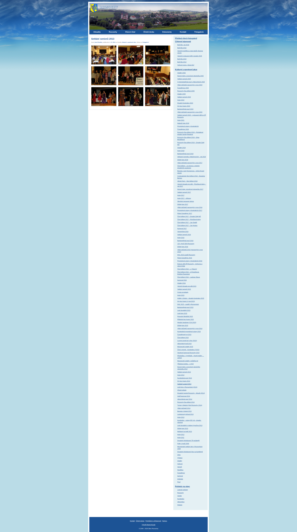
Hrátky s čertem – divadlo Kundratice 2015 (190, 298)
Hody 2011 (180, 437)
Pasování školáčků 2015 (185, 316)
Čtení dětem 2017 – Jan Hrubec (187, 225)
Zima (179, 455)
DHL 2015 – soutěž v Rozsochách (188, 304)
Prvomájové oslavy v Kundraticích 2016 (189, 261)
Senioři (179, 467)
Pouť (179, 482)
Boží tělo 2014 (181, 62)
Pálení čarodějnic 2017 (184, 213)
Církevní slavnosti (183, 42)
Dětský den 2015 (182, 325)
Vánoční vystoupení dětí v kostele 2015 (189, 56)
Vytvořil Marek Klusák (148, 525)
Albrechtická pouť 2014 (184, 399)
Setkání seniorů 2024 (184, 97)
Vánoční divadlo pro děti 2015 (186, 286)
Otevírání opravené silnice (185, 201)
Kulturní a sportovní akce (129, 42)
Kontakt (132, 521)
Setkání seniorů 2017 (184, 192)
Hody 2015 (180, 295)
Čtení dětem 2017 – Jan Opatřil (187, 222)
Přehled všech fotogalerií (186, 38)
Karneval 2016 (182, 280)
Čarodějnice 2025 (183, 88)
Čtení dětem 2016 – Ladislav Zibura (188, 277)
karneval (180, 476)
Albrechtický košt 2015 (184, 344)
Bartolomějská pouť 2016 (185, 241)
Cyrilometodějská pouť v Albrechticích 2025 (191, 82)
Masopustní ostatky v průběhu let (187, 361)
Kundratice (180, 499)
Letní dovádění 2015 (183, 310)
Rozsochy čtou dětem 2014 (186, 402)
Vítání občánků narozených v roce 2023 (189, 112)
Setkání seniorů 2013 (184, 384)
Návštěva (180, 470)
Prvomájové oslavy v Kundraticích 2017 (189, 210)
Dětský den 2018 (182, 160)
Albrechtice (180, 502)
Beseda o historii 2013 (184, 411)
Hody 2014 (180, 375)
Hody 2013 (180, 417)
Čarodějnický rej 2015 (184, 334)
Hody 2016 (180, 238)
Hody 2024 (180, 100)
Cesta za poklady (182, 292)
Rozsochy (180, 493)
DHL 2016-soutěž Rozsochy (186, 255)
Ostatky (179, 461)
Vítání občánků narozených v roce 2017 (189, 163)
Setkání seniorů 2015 (184, 289)
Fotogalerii (146, 42)
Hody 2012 (180, 434)
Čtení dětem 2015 (183, 337)
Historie (179, 505)
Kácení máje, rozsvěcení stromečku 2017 (190, 189)
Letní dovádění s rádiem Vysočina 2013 (189, 425)
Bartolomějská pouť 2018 (185, 154)
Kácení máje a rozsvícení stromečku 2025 (190, 76)
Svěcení (179, 464)
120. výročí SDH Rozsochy (185, 244)
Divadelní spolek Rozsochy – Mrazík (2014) (191, 393)
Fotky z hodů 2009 (183, 443)
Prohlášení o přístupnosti (153, 521)
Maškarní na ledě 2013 (184, 431)
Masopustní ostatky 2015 (185, 347)
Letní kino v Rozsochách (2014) (187, 387)
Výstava (179, 458)
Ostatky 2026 (181, 73)
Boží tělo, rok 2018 (183, 45)
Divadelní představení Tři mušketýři (188, 440)
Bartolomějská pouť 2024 (185, 109)
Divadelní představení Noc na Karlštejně (190, 452)
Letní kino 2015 (182, 313)
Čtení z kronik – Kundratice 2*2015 (188, 350)
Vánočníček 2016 (182, 231)
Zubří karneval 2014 (183, 396)
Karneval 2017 (182, 228)
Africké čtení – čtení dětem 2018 (187, 181)
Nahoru (164, 521)
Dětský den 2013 (182, 428)
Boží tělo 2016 (181, 48)
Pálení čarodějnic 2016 (184, 258)
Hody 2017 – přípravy (184, 198)
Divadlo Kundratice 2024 (185, 103)
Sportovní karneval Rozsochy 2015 (188, 353)
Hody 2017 (180, 195)
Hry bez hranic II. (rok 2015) (186, 301)
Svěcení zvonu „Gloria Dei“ (185, 65)
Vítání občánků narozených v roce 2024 (189, 85)
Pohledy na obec (182, 486)
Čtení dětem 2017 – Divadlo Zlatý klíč (189, 216)
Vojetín (179, 496)
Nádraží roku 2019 (183, 123)
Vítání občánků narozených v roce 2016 (189, 207)
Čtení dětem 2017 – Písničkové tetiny (189, 219)
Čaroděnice (181, 473)
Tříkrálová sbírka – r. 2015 (185, 364)
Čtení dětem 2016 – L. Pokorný (187, 269)
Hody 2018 (180, 151)
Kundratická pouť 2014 (184, 378)
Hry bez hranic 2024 (183, 106)
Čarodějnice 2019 (183, 129)
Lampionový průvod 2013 (185, 414)
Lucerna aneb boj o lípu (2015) (187, 340)
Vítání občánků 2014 (183, 408)
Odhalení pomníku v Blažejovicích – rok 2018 (191, 157)
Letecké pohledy (182, 490)
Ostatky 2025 (181, 94)
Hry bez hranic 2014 (183, 381)
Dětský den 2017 (182, 204)
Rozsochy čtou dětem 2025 (186, 91)
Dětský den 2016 (182, 247)
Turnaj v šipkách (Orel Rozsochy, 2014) (189, 405)
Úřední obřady (181, 390)
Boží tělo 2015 (181, 59)
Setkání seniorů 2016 (184, 234)
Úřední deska (140, 521)
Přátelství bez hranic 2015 (185, 319)
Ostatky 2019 (181, 148)
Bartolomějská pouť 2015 (185, 307)
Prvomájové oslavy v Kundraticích (188, 126)
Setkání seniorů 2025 (184, 79)
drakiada (180, 479)
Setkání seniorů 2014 (184, 372)
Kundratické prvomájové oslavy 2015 (189, 331)
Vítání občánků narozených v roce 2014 (189, 328)
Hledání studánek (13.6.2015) (186, 322)
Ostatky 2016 (181, 283)
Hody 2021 (180, 120)
